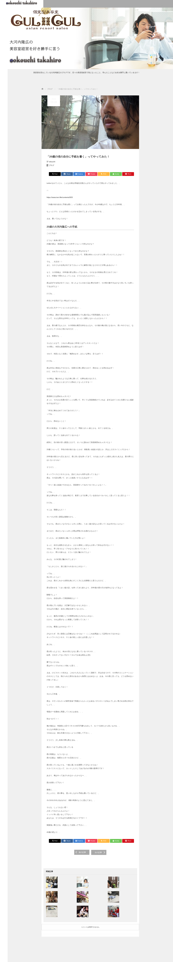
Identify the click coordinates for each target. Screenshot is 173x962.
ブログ (51, 165)
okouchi (52, 162)
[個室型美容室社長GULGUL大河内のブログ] (22, 2)
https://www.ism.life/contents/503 (60, 197)
